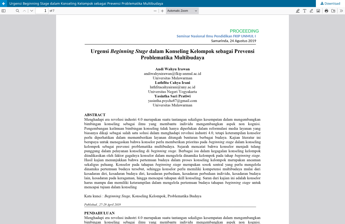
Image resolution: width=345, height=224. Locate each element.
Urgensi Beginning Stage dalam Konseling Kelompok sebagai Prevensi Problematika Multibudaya (86, 3)
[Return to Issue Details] (3, 3)
